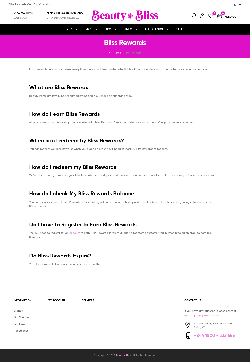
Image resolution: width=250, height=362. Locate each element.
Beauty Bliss (123, 355)
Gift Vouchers (22, 317)
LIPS (108, 29)
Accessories (21, 330)
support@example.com (205, 315)
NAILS (127, 29)
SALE (179, 29)
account (74, 232)
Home (117, 52)
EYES (68, 29)
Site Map (19, 323)
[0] (210, 15)
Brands (18, 310)
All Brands (154, 29)
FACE (88, 29)
